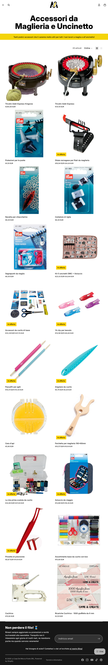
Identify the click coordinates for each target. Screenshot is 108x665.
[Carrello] (105, 5)
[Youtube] (92, 659)
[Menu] (3, 5)
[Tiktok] (96, 659)
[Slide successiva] (99, 133)
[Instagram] (87, 659)
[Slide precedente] (59, 133)
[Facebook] (82, 659)
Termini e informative (54, 660)
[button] (88, 48)
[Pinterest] (101, 659)
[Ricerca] (9, 5)
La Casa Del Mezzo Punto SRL (22, 659)
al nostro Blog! (76, 649)
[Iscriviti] (99, 638)
